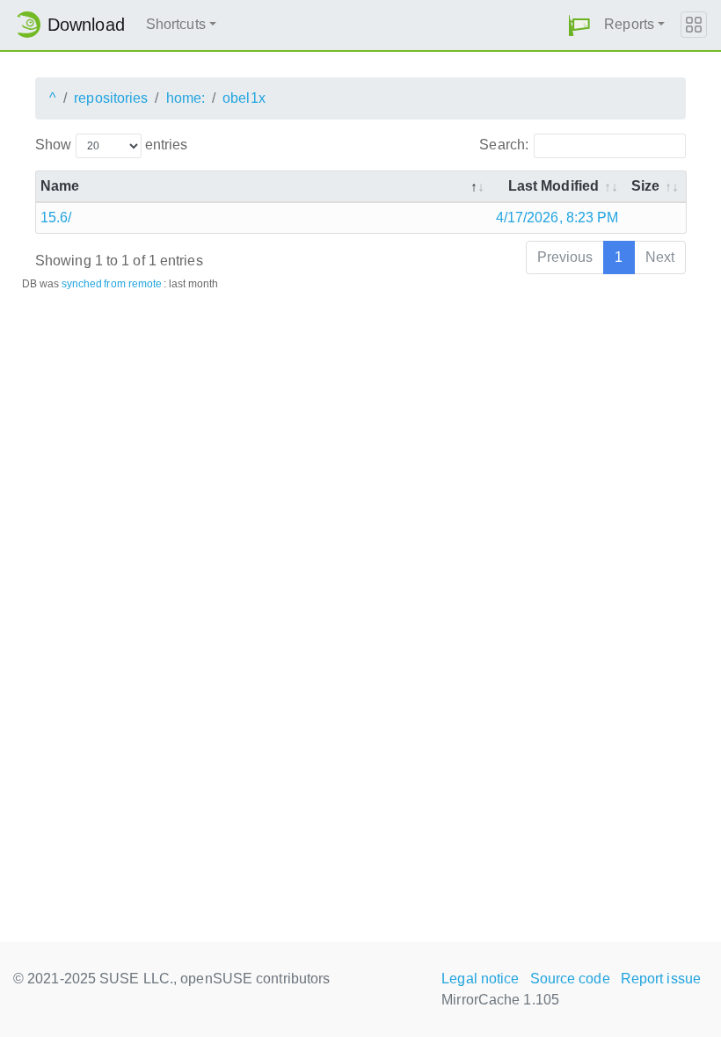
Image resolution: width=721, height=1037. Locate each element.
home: (186, 98)
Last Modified (553, 185)
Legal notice (480, 978)
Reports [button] (629, 24)
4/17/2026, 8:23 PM (557, 217)
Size (645, 185)
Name (59, 185)
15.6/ (56, 217)
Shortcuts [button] (176, 24)
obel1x (244, 98)
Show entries (111, 144)
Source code (570, 978)
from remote (133, 284)
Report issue (661, 978)
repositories (111, 98)
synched (82, 284)
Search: (503, 144)
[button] (579, 25)
